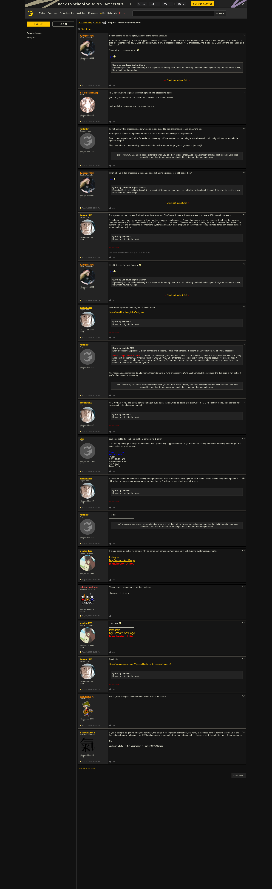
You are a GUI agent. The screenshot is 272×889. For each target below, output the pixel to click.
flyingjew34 (85, 36)
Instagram (114, 557)
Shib (82, 439)
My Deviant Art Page (122, 560)
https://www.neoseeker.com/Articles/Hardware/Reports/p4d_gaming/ (140, 664)
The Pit (97, 23)
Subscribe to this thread (86, 768)
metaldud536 (86, 551)
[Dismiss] (243, 3)
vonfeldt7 (84, 129)
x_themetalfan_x (87, 733)
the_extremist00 (87, 93)
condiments (85, 696)
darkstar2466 (86, 215)
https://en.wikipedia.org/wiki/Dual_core (126, 312)
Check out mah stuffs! (177, 80)
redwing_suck (86, 587)
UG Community (85, 23)
